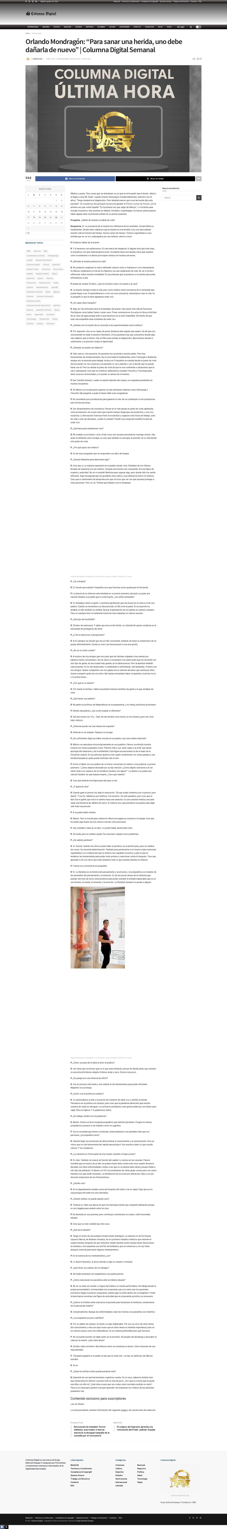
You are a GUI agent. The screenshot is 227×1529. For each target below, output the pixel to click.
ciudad (29, 260)
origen (124, 1410)
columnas (101, 27)
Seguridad (39, 314)
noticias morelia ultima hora (38, 305)
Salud (160, 27)
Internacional (33, 27)
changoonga (53, 256)
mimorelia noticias (34, 292)
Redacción (37, 59)
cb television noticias (36, 256)
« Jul (27, 233)
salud (29, 314)
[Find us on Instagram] (33, 1)
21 (50, 217)
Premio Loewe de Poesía (137, 204)
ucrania (40, 324)
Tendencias (44, 319)
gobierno (30, 278)
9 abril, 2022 (50, 59)
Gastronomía (124, 27)
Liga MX (54, 287)
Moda (48, 292)
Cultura (112, 27)
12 (39, 212)
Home (27, 33)
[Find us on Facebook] (26, 1)
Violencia (50, 324)
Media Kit (117, 2)
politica (30, 310)
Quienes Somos (166, 2)
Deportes (89, 27)
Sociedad (50, 314)
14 (50, 212)
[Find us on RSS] (36, 1)
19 (39, 217)
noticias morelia (33, 301)
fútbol (54, 274)
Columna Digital (33, 265)
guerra (40, 278)
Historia (50, 278)
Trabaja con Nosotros (181, 2)
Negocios (67, 27)
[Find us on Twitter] (29, 1)
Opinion (56, 305)
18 (34, 217)
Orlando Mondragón (110, 197)
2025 (28, 251)
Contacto (193, 2)
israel (56, 283)
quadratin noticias (43, 310)
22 (56, 217)
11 (34, 212)
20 (45, 217)
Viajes (169, 27)
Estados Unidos (42, 274)
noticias (30, 296)
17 (28, 217)
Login (181, 27)
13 (45, 212)
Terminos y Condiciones (131, 2)
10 (28, 212)
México (57, 292)
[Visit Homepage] (40, 14)
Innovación (31, 283)
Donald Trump (32, 269)
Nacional (46, 27)
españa (30, 274)
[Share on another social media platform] (199, 178)
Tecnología (149, 27)
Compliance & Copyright (149, 2)
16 (62, 212)
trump (54, 319)
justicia (30, 287)
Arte (45, 251)
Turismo (30, 324)
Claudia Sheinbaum (44, 260)
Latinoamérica (42, 287)
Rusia (57, 310)
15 (56, 212)
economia (46, 269)
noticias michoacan (45, 296)
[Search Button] (191, 27)
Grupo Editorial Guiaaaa (84, 1521)
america (37, 251)
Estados (78, 27)
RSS (200, 2)
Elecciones (58, 269)
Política (57, 27)
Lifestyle (137, 27)
